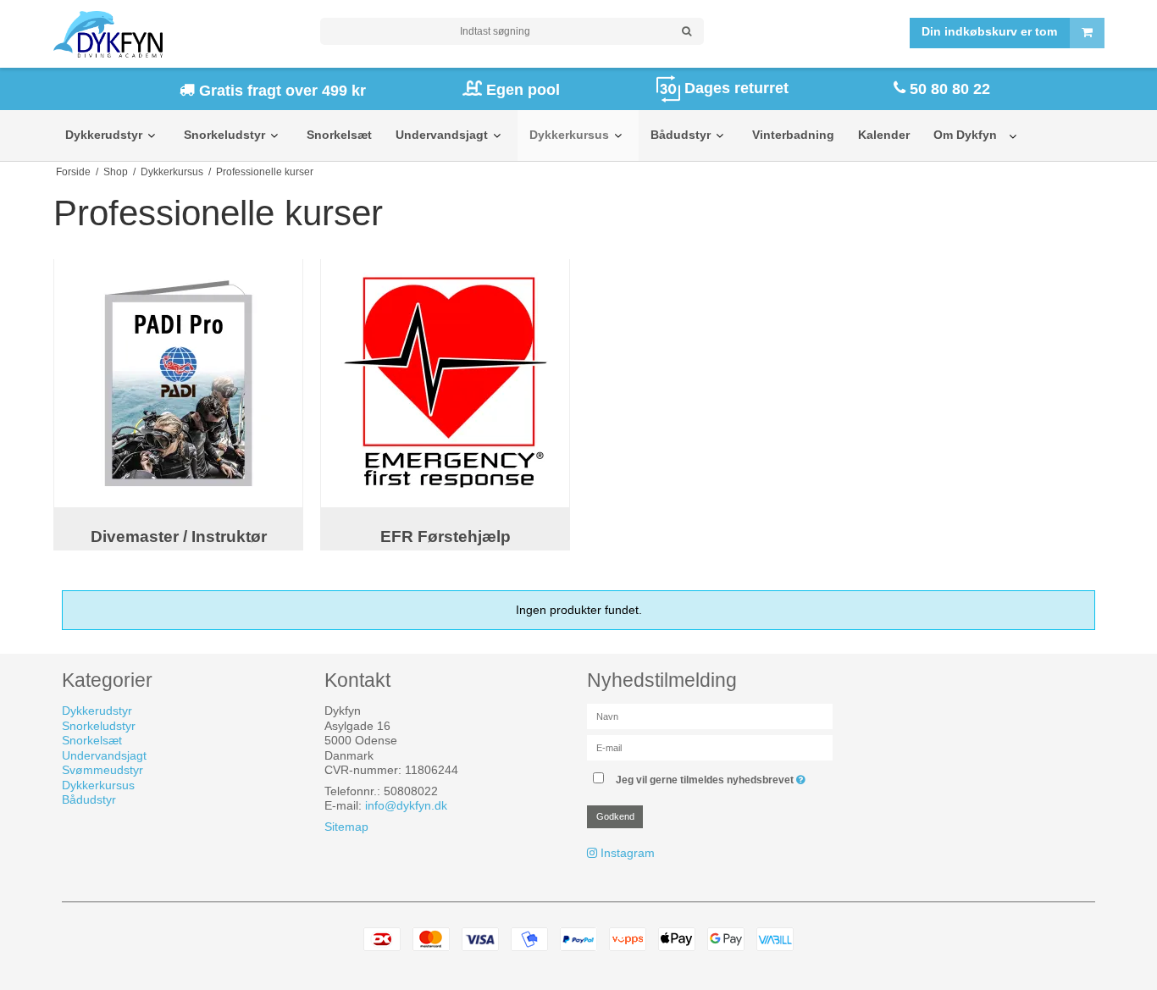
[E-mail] (710, 747)
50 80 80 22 (947, 88)
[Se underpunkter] (151, 135)
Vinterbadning (793, 134)
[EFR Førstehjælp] (445, 383)
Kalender (884, 134)
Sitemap (346, 826)
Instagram (628, 853)
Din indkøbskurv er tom (989, 32)
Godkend (615, 816)
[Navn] (710, 715)
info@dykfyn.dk (406, 805)
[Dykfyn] (178, 34)
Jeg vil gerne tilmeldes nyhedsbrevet (712, 776)
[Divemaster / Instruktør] (178, 383)
